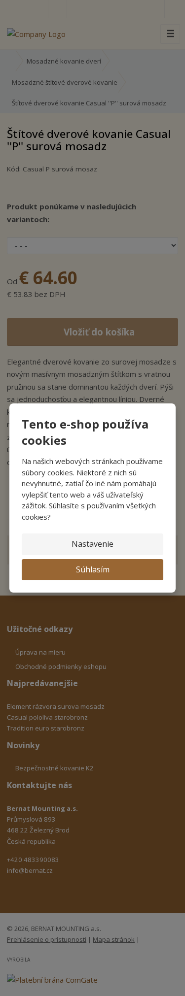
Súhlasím (93, 569)
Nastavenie (92, 543)
